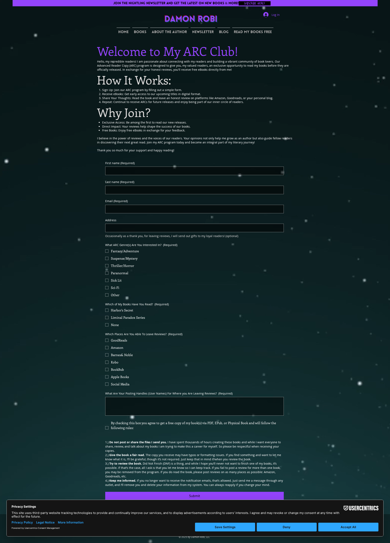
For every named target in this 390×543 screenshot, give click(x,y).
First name (120, 163)
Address (110, 220)
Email (116, 201)
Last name (119, 182)
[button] (140, 31)
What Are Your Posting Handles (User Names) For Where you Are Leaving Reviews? (169, 393)
